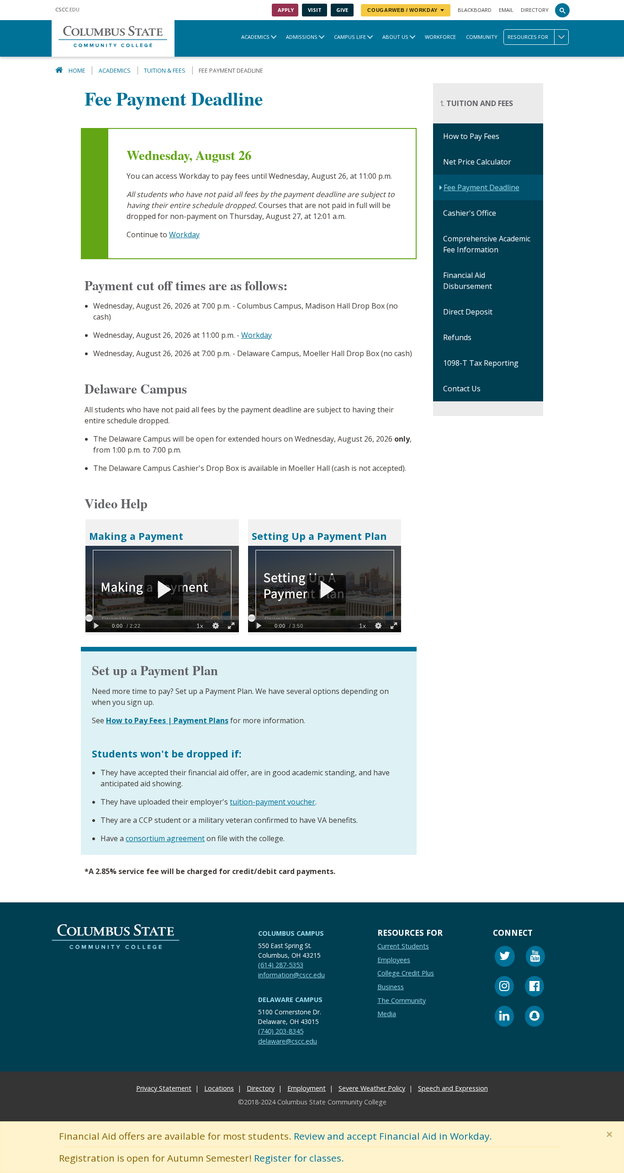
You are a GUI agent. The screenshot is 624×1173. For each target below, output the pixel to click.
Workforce (440, 36)
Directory (535, 9)
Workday (184, 234)
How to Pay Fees (471, 137)
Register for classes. (299, 1158)
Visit (315, 9)
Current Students (403, 946)
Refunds (457, 338)
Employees (393, 959)
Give (342, 9)
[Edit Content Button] (5, 1167)
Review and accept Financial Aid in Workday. (393, 1136)
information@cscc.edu (291, 974)
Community (481, 36)
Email (506, 9)
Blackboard (475, 9)
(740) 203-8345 (280, 1031)
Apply (286, 9)
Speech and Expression (453, 1088)
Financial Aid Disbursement (467, 281)
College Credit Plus (405, 973)
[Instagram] (504, 987)
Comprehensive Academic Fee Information (486, 244)
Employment (306, 1088)
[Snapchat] (534, 1017)
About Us (395, 36)
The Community (401, 1000)
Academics (255, 36)
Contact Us (462, 389)
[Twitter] (505, 957)
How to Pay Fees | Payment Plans (167, 720)
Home (77, 71)
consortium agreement (165, 838)
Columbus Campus (291, 933)
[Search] (562, 10)
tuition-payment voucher (272, 802)
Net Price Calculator (477, 162)
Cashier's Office (469, 213)
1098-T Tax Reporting (480, 363)
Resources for (528, 36)
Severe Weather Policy (371, 1088)
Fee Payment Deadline (481, 188)
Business (390, 986)
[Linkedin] (504, 1017)
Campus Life (350, 36)
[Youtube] (535, 957)
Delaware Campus (290, 999)
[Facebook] (534, 987)
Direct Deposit (467, 312)
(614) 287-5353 (280, 964)
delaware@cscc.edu (287, 1040)
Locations (219, 1088)
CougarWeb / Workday (402, 10)
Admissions (301, 36)
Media (386, 1013)
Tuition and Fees (478, 104)
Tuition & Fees (164, 71)
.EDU (67, 9)
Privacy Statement (163, 1088)
